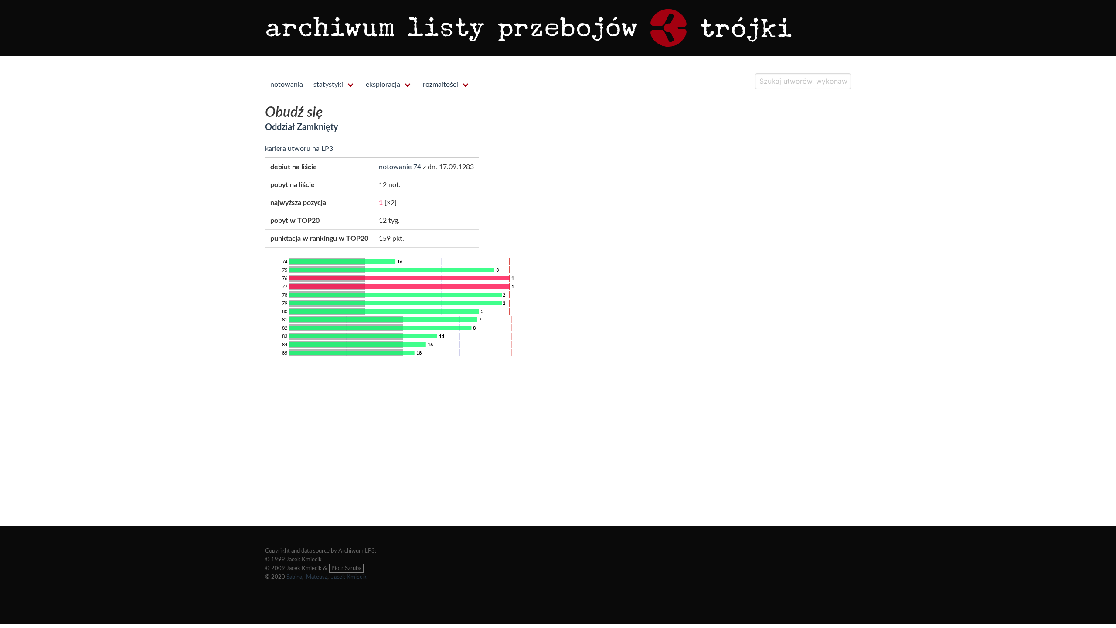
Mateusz (316, 577)
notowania (286, 84)
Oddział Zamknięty (301, 127)
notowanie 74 (400, 167)
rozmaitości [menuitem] (440, 84)
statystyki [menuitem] (328, 84)
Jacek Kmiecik (349, 577)
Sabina (294, 577)
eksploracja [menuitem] (383, 84)
